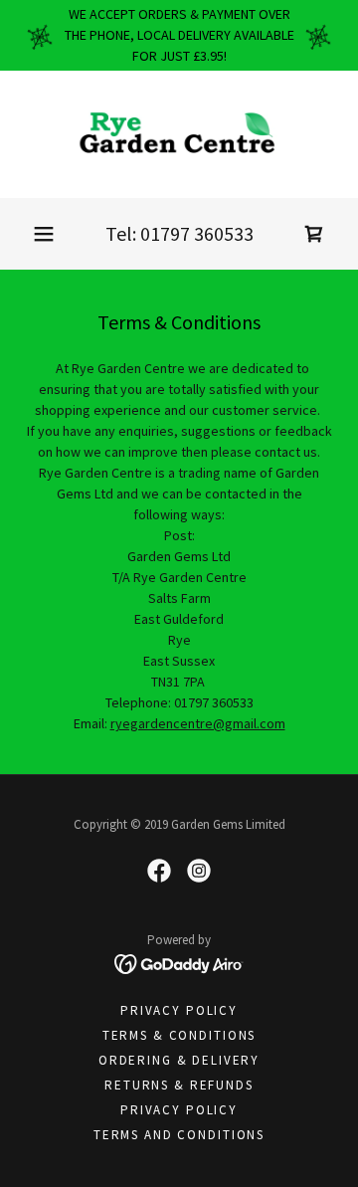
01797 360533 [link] (197, 233)
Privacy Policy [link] (179, 1010)
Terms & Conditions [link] (179, 1035)
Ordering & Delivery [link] (179, 1060)
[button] (44, 234)
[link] (179, 134)
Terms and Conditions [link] (179, 1134)
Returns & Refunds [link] (179, 1085)
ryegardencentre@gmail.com (197, 723)
